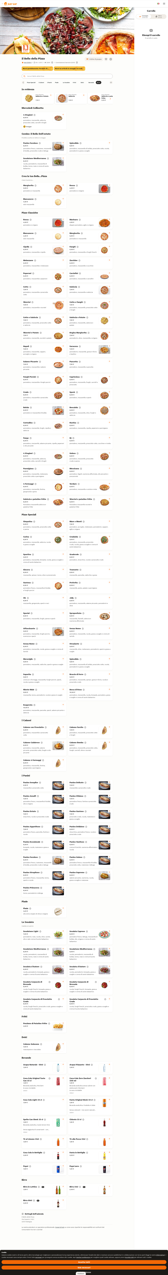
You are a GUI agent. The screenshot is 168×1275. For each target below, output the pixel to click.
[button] (9, 3)
